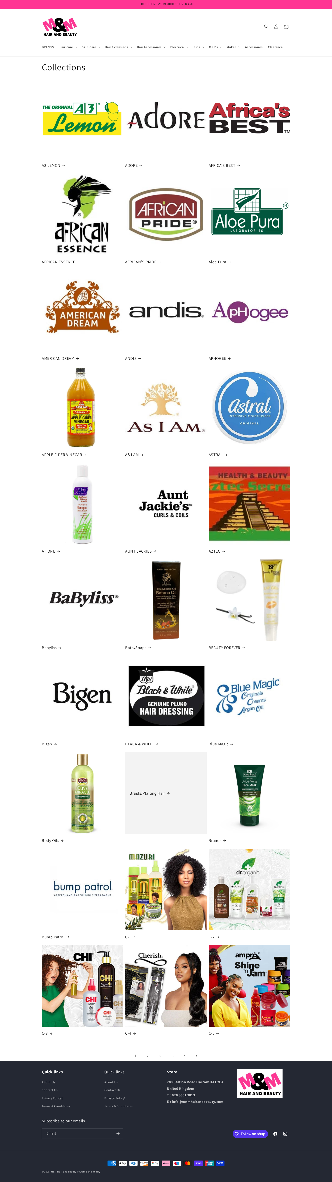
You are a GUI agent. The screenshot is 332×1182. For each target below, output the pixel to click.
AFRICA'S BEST (222, 165)
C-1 (128, 936)
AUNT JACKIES (138, 551)
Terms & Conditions (56, 1106)
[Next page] (196, 1056)
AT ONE (48, 551)
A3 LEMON (51, 165)
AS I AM (132, 454)
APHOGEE (217, 358)
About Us (48, 1082)
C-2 (212, 936)
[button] (68, 47)
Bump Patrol (53, 936)
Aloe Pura (217, 261)
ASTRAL (216, 454)
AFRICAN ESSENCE (58, 261)
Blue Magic (219, 743)
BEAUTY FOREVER (224, 647)
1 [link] (135, 1055)
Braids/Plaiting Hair (147, 793)
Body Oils (50, 840)
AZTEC (214, 551)
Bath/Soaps (135, 647)
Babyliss (49, 647)
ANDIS (131, 358)
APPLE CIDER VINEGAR (62, 454)
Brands (215, 840)
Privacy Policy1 (52, 1098)
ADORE (131, 165)
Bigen (47, 743)
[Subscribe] (118, 1133)
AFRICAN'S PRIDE (140, 261)
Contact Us (50, 1090)
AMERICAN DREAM (58, 358)
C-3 (45, 1033)
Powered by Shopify (88, 1171)
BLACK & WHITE (139, 743)
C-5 (212, 1033)
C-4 (128, 1033)
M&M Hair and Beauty (63, 1171)
